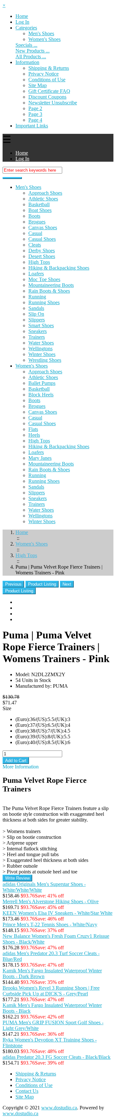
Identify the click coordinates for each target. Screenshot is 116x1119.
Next (67, 584)
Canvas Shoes (42, 227)
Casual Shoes (42, 239)
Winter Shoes (41, 354)
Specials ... (26, 45)
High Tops (39, 262)
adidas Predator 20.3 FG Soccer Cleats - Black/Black (57, 1057)
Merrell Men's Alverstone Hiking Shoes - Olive (51, 901)
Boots (34, 216)
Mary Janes (40, 458)
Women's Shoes (31, 366)
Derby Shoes (41, 250)
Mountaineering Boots (51, 285)
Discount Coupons (47, 97)
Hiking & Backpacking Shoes (58, 268)
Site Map (37, 85)
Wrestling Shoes (44, 360)
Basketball (39, 204)
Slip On (36, 314)
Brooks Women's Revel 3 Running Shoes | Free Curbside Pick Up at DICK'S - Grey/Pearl (51, 990)
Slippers (36, 319)
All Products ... (30, 56)
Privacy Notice (43, 74)
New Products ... (32, 50)
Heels (34, 435)
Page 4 (35, 120)
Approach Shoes (45, 193)
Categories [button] (26, 27)
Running (37, 296)
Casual (35, 233)
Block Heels (40, 394)
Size (7, 708)
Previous (13, 584)
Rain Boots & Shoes (49, 291)
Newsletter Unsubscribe (52, 102)
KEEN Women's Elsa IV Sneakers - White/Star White (57, 913)
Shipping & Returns (48, 68)
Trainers (36, 337)
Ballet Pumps (41, 383)
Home (21, 16)
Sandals (36, 308)
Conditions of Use (46, 79)
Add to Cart (15, 760)
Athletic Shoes (43, 198)
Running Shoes (44, 302)
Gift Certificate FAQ (49, 91)
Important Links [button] (31, 125)
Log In (22, 22)
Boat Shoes (40, 210)
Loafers (36, 273)
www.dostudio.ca (59, 1107)
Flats (33, 429)
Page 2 (35, 108)
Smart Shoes (41, 325)
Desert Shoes (41, 256)
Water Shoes (41, 342)
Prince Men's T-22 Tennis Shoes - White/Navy (50, 924)
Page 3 (35, 114)
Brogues (36, 221)
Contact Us (26, 1091)
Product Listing (42, 584)
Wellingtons (40, 348)
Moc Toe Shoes (44, 279)
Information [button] (27, 62)
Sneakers (37, 331)
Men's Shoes (41, 33)
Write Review (17, 878)
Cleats (34, 244)
